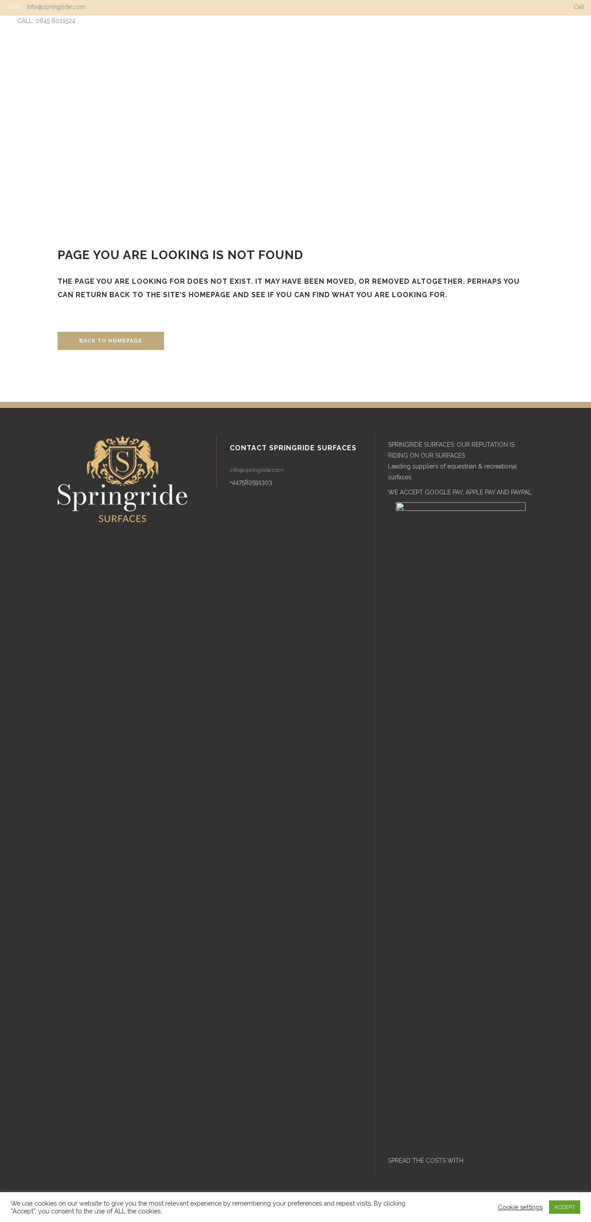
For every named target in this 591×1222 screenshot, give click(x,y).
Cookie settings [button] (520, 1207)
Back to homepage (110, 341)
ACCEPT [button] (564, 1207)
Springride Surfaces (276, 150)
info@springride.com (56, 6)
